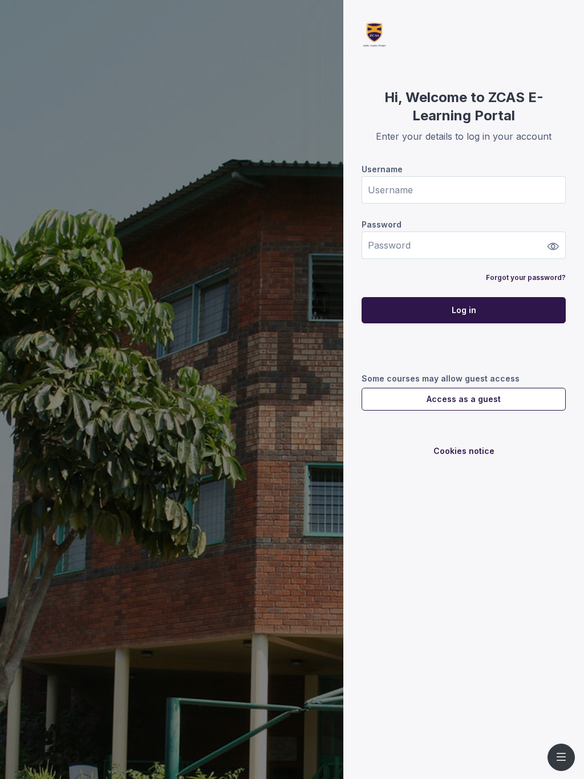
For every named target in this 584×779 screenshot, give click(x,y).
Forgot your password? (526, 277)
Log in (464, 310)
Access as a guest (464, 399)
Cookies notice (463, 451)
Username (382, 169)
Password (382, 224)
